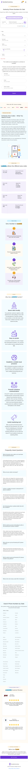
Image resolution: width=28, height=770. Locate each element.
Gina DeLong (14, 719)
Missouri (4, 650)
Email (5, 80)
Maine (4, 637)
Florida (4, 632)
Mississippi (5, 648)
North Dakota (17, 648)
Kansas (16, 628)
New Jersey (17, 639)
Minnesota (5, 646)
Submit (14, 93)
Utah (4, 677)
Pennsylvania (5, 661)
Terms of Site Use (16, 768)
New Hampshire (18, 637)
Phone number (7, 86)
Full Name (6, 73)
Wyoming (16, 672)
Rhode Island (5, 666)
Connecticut (5, 628)
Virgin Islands (17, 661)
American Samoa (6, 617)
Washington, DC (18, 666)
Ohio (16, 652)
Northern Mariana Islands (19, 650)
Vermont (4, 679)
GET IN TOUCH (14, 757)
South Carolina (5, 668)
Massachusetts (5, 641)
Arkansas (4, 621)
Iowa (16, 626)
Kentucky (16, 630)
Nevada (4, 657)
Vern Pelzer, (12, 694)
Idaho (16, 619)
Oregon (16, 657)
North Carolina (17, 646)
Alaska (4, 615)
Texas (4, 674)
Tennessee (5, 672)
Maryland (4, 639)
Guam (16, 615)
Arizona (4, 619)
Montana (4, 652)
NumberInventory (7, 2)
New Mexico (17, 641)
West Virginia (17, 668)
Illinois (16, 621)
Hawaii (16, 617)
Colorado (4, 626)
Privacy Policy (11, 768)
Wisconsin (17, 670)
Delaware (5, 630)
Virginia (4, 681)
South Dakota (5, 670)
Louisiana (17, 632)
